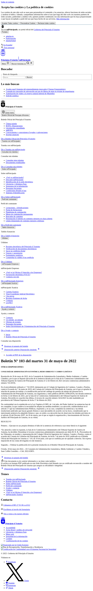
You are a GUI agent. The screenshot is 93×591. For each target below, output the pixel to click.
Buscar (29, 77)
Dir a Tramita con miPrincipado (13, 150)
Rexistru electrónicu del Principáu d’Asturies (23, 247)
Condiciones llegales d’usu (16, 191)
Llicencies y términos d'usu (16, 184)
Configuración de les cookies (17, 541)
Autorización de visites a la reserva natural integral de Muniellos (30, 94)
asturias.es (10, 36)
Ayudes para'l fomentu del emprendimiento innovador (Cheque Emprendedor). (36, 89)
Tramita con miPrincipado (16, 479)
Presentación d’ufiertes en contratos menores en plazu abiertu (29, 219)
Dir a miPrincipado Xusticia (11, 307)
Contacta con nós (12, 277)
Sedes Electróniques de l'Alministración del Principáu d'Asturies (30, 326)
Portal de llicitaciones (14, 210)
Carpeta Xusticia (12, 292)
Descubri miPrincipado (14, 180)
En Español (7, 45)
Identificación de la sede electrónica (19, 182)
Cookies (9, 539)
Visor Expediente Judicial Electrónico (20, 294)
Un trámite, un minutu (14, 320)
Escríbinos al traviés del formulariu (16, 509)
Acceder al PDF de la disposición (18, 355)
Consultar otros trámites (15, 160)
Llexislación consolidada (15, 128)
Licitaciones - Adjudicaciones (17, 208)
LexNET (9, 303)
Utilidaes (9, 490)
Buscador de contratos (14, 216)
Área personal (9, 48)
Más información (62, 19)
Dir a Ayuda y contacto (10, 330)
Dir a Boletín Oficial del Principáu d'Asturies (18, 139)
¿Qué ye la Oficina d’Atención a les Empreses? (24, 272)
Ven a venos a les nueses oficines (16, 514)
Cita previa (10, 296)
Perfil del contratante (14, 486)
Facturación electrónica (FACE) (18, 275)
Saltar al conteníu (7, 2)
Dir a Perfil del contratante (11, 225)
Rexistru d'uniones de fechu (16, 298)
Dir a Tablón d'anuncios (10, 236)
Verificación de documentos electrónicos (21, 249)
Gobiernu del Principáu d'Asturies (47, 30)
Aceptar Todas (10, 23)
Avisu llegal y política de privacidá (19, 530)
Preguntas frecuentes (14, 188)
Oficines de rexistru (13, 322)
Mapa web (10, 534)
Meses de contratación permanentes (19, 214)
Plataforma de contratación (16, 212)
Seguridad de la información (16, 536)
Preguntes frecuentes (14, 324)
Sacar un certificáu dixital (15, 251)
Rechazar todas (46, 23)
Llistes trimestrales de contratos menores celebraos (25, 221)
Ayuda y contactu (12, 488)
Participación (11, 38)
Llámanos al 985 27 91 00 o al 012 (16, 505)
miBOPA (9, 130)
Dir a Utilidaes (6, 262)
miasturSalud (11, 41)
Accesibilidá (10, 528)
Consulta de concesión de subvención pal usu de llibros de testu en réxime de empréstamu (40, 91)
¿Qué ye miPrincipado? (15, 177)
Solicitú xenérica (12, 96)
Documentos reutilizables (15, 163)
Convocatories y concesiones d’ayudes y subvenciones (27, 132)
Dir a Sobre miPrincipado (10, 197)
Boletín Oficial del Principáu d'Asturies (21, 337)
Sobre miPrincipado (13, 484)
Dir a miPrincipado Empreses (12, 281)
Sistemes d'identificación (15, 193)
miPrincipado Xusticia (14, 494)
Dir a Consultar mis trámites (11, 167)
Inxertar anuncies (12, 135)
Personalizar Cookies (27, 23)
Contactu (9, 300)
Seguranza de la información (17, 186)
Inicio (8, 335)
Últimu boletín (11, 124)
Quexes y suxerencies (14, 253)
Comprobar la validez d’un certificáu (20, 257)
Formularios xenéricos (14, 255)
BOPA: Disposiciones (14, 126)
